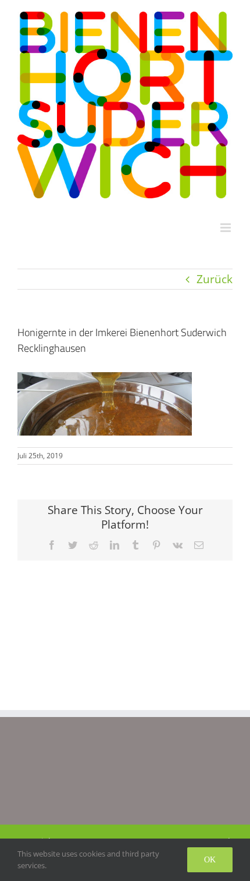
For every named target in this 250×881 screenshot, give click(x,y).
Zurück (215, 279)
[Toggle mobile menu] (226, 228)
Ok (210, 859)
